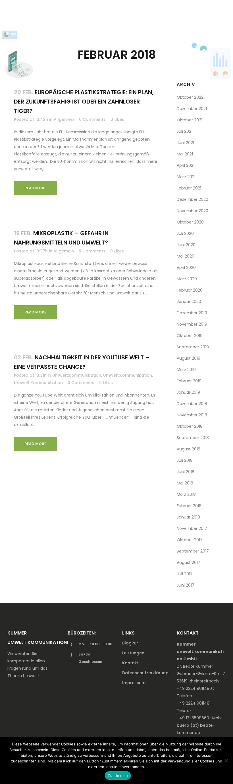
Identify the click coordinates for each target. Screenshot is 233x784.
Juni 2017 (185, 585)
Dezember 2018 (192, 403)
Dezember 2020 (192, 199)
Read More (35, 188)
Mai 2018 (185, 483)
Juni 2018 (185, 472)
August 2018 (188, 449)
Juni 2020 (186, 245)
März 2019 (186, 369)
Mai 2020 (185, 256)
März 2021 (186, 177)
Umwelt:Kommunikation (76, 375)
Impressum (133, 682)
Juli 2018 (185, 460)
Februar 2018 (189, 506)
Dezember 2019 (192, 313)
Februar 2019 (189, 381)
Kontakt (130, 662)
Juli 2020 (185, 233)
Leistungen (133, 653)
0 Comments (92, 119)
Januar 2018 (188, 517)
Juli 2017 (185, 574)
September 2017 (193, 551)
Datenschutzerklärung (145, 672)
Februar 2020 (190, 290)
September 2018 (193, 438)
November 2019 (192, 324)
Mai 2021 (185, 154)
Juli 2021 (184, 131)
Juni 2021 (185, 143)
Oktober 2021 (189, 120)
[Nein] (226, 760)
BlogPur (130, 643)
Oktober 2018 (190, 426)
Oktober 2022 (190, 97)
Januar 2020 (189, 301)
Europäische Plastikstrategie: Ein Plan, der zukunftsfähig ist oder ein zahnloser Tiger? (83, 101)
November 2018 (192, 415)
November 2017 (192, 528)
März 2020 (187, 279)
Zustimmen (118, 775)
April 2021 (185, 165)
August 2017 (188, 562)
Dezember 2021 (192, 108)
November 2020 (192, 211)
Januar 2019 (188, 392)
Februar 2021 (189, 188)
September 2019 (193, 347)
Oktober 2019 (190, 335)
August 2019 (188, 358)
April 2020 (186, 267)
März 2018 (186, 494)
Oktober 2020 (190, 222)
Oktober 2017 (190, 540)
